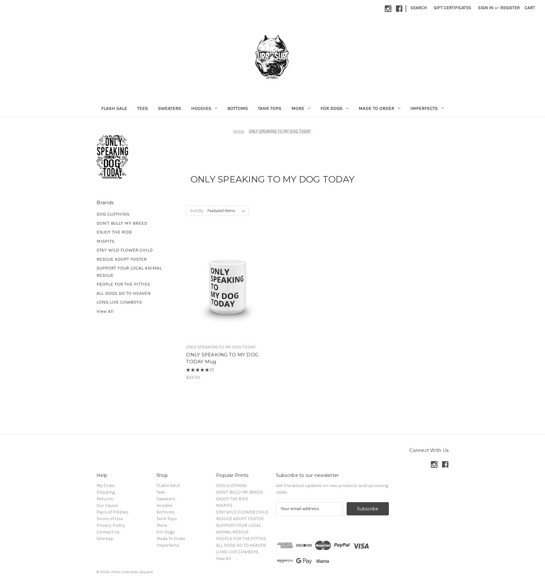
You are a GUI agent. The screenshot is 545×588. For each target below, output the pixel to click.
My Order (106, 485)
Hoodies (201, 108)
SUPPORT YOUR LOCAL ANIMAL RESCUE (129, 271)
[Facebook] (399, 8)
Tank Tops (269, 108)
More (297, 108)
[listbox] (228, 211)
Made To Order (376, 108)
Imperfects (424, 108)
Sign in (485, 7)
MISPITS (105, 241)
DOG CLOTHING (113, 214)
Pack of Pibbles (112, 512)
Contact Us (108, 532)
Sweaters (169, 108)
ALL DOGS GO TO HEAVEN (124, 293)
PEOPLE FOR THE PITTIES (123, 284)
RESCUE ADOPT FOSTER (122, 259)
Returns (105, 499)
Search (419, 7)
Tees (142, 108)
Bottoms (237, 108)
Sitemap (105, 538)
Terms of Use (110, 518)
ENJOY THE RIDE (114, 232)
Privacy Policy (111, 525)
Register (510, 7)
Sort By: (197, 210)
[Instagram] (388, 8)
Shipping (106, 492)
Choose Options (227, 291)
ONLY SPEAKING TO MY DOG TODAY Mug (222, 358)
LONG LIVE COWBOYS (119, 302)
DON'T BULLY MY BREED (122, 223)
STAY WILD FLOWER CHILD (125, 250)
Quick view (222, 280)
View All (105, 311)
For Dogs (331, 108)
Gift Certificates (452, 7)
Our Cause (107, 505)
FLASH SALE (114, 108)
